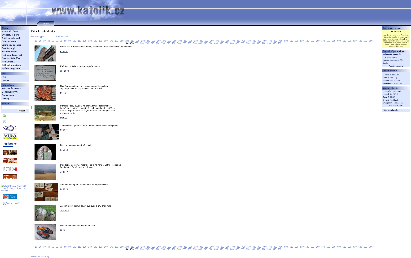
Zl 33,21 (64, 130)
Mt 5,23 (63, 118)
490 (281, 41)
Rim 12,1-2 (394, 100)
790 (195, 43)
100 (75, 41)
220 (138, 41)
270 (164, 41)
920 (264, 43)
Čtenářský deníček (11, 58)
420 (244, 41)
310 (186, 41)
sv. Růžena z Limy (390, 57)
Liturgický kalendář (11, 45)
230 (143, 41)
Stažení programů (11, 68)
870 (238, 43)
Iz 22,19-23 (394, 75)
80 (65, 41)
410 (239, 41)
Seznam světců (9, 51)
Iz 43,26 (64, 189)
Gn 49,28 (64, 71)
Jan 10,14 (64, 210)
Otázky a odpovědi (11, 38)
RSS (4, 77)
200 (127, 41)
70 (61, 41)
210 (133, 41)
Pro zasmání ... (9, 95)
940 (275, 43)
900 (253, 43)
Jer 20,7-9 (394, 94)
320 (191, 41)
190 (122, 41)
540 (308, 41)
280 (170, 41)
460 (265, 41)
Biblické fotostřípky (40, 256)
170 (111, 41)
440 (255, 41)
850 (227, 43)
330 (196, 41)
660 (371, 41)
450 (260, 41)
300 (180, 41)
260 (159, 41)
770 (185, 43)
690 (142, 43)
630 (355, 41)
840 (222, 43)
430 (249, 41)
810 (206, 43)
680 (137, 43)
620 (350, 41)
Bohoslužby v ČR (10, 92)
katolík (46, 23)
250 (154, 41)
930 (269, 43)
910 (259, 43)
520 (297, 41)
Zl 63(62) (391, 97)
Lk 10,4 (63, 230)
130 (90, 41)
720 (158, 43)
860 (232, 43)
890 (248, 43)
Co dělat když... (9, 48)
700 (147, 43)
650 (366, 41)
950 (280, 43)
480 (276, 41)
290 (175, 41)
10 (36, 41)
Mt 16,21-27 (398, 103)
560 (318, 41)
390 (228, 41)
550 (313, 41)
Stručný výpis (62, 36)
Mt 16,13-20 (396, 31)
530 (302, 41)
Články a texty (9, 41)
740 (169, 43)
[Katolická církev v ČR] (4, 116)
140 (96, 41)
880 (243, 43)
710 (153, 43)
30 (44, 41)
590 (334, 41)
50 (53, 41)
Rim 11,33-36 (395, 81)
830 (216, 43)
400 (233, 41)
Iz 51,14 (64, 150)
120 (85, 41)
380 (223, 41)
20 (40, 41)
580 (329, 41)
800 (200, 43)
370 (217, 41)
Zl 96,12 (64, 172)
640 (361, 41)
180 (117, 41)
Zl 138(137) (392, 78)
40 (49, 41)
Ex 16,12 (64, 93)
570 (323, 41)
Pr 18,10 (64, 51)
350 (207, 41)
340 (202, 41)
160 (106, 41)
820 (211, 43)
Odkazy (5, 98)
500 (286, 41)
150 (101, 41)
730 (163, 43)
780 (190, 43)
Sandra (385, 63)
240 (149, 41)
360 (212, 41)
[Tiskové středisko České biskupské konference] (4, 122)
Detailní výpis (38, 36)
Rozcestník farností (11, 88)
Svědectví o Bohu (10, 35)
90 (69, 41)
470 (270, 41)
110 (80, 41)
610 (345, 41)
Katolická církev (10, 31)
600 (339, 41)
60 (57, 41)
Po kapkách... (8, 62)
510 (292, 41)
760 (179, 43)
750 (174, 43)
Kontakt (5, 80)
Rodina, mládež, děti (12, 55)
